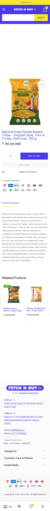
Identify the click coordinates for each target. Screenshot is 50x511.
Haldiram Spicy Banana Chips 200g (12, 309)
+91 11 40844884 (18, 433)
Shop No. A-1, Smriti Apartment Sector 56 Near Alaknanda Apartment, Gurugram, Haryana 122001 (23, 420)
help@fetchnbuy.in (17, 430)
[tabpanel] (13, 303)
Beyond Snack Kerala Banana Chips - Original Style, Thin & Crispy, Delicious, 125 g (23, 135)
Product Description (11, 202)
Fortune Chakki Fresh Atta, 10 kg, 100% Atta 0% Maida (36, 309)
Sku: (3, 172)
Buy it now (25, 165)
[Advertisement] (25, 50)
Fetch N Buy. (25, 494)
